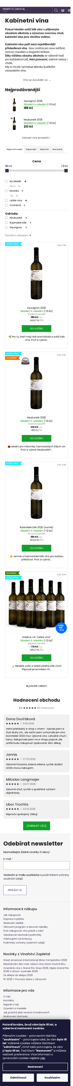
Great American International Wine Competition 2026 (35, 950)
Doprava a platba (13, 908)
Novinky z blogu (12, 1014)
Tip (14, 195)
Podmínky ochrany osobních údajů (24, 932)
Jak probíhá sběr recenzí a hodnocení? (26, 1002)
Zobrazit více (35, 816)
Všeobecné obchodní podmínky (22, 924)
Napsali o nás (11, 994)
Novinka (16, 190)
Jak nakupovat (12, 905)
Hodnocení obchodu (35, 690)
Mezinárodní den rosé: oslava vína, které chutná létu (34, 954)
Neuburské (18, 217)
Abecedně (57, 149)
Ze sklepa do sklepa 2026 (18, 965)
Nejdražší (44, 149)
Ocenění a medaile (14, 998)
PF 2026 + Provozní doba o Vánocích (24, 969)
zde (42, 1058)
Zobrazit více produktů (34, 137)
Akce (15, 186)
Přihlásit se (15, 880)
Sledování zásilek (13, 913)
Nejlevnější (31, 149)
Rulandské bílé (20, 222)
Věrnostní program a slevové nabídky (25, 916)
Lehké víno (18, 200)
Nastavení (35, 1067)
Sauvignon (18, 227)
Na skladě (18, 181)
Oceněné (17, 205)
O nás (6, 986)
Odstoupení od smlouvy (17, 928)
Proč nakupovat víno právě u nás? (23, 920)
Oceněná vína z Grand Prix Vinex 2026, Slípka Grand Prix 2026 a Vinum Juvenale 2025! (33, 959)
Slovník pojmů (11, 1010)
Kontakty (8, 990)
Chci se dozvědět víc (34, 80)
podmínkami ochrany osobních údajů (30, 866)
